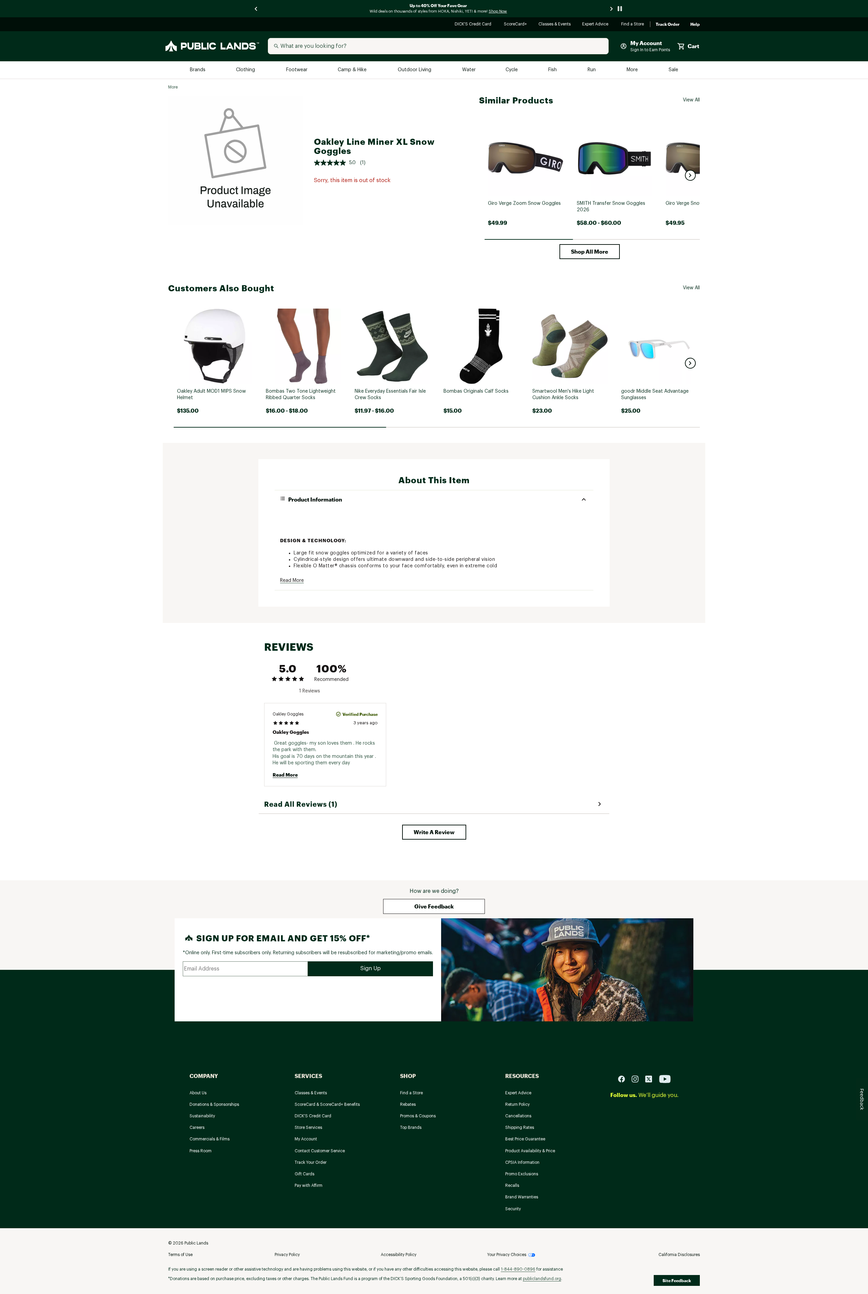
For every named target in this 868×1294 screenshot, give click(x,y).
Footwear (297, 70)
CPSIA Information (522, 1162)
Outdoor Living (415, 70)
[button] (690, 175)
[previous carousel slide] (256, 9)
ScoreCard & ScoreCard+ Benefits (327, 1104)
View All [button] (691, 100)
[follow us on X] (651, 1078)
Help (695, 24)
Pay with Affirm (308, 1185)
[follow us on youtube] (665, 1078)
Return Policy (517, 1104)
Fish (553, 70)
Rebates (408, 1104)
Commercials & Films (210, 1139)
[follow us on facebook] (624, 1078)
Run (592, 70)
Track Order (667, 24)
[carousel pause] (620, 9)
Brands (198, 70)
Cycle (512, 70)
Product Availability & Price (530, 1151)
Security (513, 1209)
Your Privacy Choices (506, 1255)
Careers (197, 1127)
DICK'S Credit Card (474, 24)
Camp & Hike (353, 70)
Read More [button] (292, 580)
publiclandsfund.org (542, 1279)
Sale (673, 70)
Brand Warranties (521, 1197)
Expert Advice (596, 24)
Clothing (246, 70)
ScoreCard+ (516, 24)
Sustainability (202, 1116)
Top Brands (410, 1127)
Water (469, 70)
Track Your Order (311, 1162)
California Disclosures (679, 1255)
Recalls (512, 1185)
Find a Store (633, 24)
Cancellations (518, 1116)
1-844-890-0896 (518, 1269)
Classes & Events (554, 24)
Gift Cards (304, 1174)
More (633, 70)
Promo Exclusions (521, 1174)
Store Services (308, 1127)
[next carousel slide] (612, 9)
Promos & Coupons (418, 1116)
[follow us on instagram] (638, 1078)
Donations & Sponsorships (214, 1104)
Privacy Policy (287, 1255)
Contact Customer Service (320, 1151)
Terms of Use (180, 1255)
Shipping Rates (519, 1127)
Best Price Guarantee (525, 1139)
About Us (198, 1093)
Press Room (201, 1151)
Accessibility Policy (398, 1255)
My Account (306, 1139)
